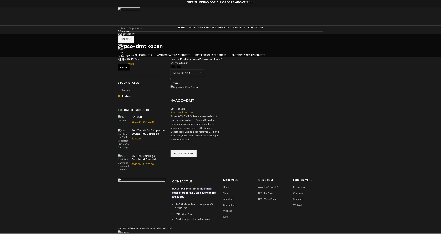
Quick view (175, 161)
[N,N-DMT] (123, 119)
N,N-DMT (137, 117)
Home (174, 58)
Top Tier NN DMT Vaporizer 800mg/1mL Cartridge (148, 132)
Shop (226, 193)
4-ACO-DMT (182, 100)
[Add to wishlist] (175, 145)
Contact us (229, 204)
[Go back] (122, 38)
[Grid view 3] (176, 67)
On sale (126, 89)
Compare (298, 198)
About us (228, 198)
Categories (127, 55)
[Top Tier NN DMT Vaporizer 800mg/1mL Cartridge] (123, 139)
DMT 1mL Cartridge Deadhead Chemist (144, 157)
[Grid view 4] (179, 67)
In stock (126, 95)
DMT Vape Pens (267, 198)
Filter (123, 67)
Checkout (298, 193)
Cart (225, 216)
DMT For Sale (178, 108)
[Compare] (175, 93)
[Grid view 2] (172, 67)
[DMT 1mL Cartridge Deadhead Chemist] (123, 162)
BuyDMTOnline (181, 188)
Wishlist (227, 210)
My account (299, 187)
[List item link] (194, 213)
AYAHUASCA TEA (268, 187)
